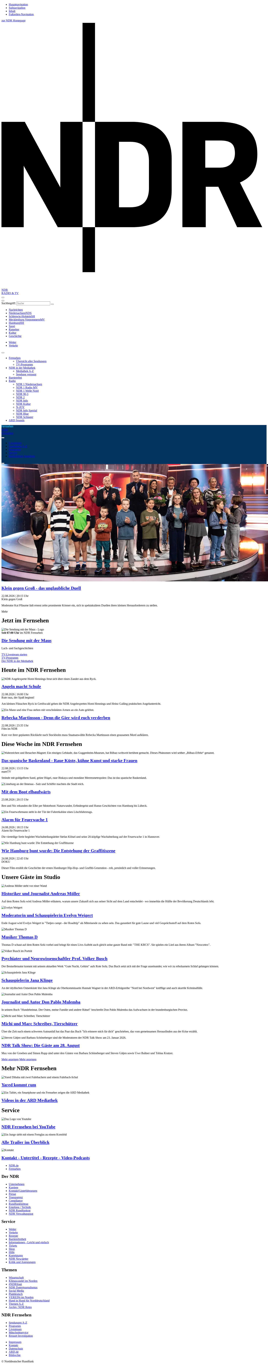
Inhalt (12, 11)
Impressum (15, 1342)
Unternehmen (16, 1184)
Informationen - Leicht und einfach (29, 1242)
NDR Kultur (23, 403)
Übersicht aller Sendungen (31, 361)
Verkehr (13, 1232)
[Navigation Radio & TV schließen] (2, 352)
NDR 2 (20, 397)
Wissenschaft (16, 1277)
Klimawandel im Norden (23, 1280)
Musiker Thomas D (19, 937)
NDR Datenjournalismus (23, 1287)
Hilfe (12, 1252)
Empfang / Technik (20, 1207)
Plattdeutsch (16, 1294)
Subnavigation (17, 7)
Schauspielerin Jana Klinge (27, 980)
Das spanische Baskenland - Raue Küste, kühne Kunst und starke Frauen (69, 760)
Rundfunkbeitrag (18, 1203)
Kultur (12, 332)
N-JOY (20, 407)
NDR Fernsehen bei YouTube (28, 1126)
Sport (12, 326)
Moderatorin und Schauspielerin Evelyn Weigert (47, 915)
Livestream (15, 443)
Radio (12, 380)
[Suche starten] (52, 304)
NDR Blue (22, 413)
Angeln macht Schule (21, 686)
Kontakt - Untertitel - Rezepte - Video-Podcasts (45, 1157)
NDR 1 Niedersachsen (29, 384)
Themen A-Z (16, 1303)
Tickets (13, 1245)
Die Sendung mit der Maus (26, 640)
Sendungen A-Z (18, 446)
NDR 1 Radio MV (27, 387)
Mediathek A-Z (25, 371)
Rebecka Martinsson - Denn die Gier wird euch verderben (55, 717)
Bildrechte (15, 1355)
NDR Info (22, 400)
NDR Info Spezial (26, 410)
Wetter (12, 1229)
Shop (12, 1248)
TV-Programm (24, 364)
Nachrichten (16, 309)
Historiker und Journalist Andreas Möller (40, 893)
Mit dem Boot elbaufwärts (26, 791)
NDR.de (14, 1165)
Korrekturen (16, 1255)
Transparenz (16, 1197)
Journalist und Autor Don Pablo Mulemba (40, 1002)
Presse (12, 1194)
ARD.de (14, 1351)
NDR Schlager (24, 417)
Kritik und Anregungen (22, 1262)
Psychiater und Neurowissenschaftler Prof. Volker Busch (54, 958)
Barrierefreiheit (17, 1239)
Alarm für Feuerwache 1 (24, 819)
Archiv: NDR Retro (20, 1307)
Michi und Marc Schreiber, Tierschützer (39, 1023)
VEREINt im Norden (21, 1297)
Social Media (16, 1290)
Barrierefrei (15, 377)
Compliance (16, 1200)
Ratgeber (14, 329)
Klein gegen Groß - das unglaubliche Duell (41, 588)
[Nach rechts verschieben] (2, 437)
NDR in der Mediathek (22, 367)
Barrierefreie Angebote (22, 456)
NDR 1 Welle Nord (27, 390)
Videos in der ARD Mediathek (29, 1100)
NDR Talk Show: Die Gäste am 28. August (40, 1045)
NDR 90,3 (22, 394)
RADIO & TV (10, 293)
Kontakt (13, 1345)
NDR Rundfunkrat (19, 1210)
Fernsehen (15, 357)
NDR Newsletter (18, 1258)
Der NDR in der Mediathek (17, 661)
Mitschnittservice (18, 1332)
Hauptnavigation (18, 4)
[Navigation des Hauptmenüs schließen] (2, 300)
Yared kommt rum (18, 1084)
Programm (15, 449)
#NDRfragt (15, 1284)
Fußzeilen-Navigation (21, 14)
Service (13, 452)
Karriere (13, 1187)
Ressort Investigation (21, 1335)
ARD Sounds (16, 420)
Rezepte (13, 1235)
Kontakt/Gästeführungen (23, 1190)
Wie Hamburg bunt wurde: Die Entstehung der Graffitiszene (58, 850)
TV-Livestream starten (14, 654)
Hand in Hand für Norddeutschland (29, 1300)
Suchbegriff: (8, 303)
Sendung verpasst (26, 374)
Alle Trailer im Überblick (25, 1142)
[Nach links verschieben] (2, 463)
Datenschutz (16, 1348)
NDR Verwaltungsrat (21, 1213)
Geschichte (15, 336)
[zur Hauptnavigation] (2, 297)
